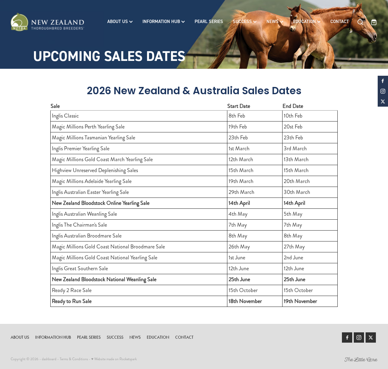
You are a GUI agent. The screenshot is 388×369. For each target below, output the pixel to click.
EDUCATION (305, 21)
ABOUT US (118, 21)
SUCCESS (243, 21)
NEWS (273, 21)
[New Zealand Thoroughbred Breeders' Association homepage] (47, 22)
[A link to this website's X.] (383, 101)
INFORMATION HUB (161, 21)
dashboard (49, 359)
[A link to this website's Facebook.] (383, 81)
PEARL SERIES (209, 21)
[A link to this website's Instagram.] (383, 91)
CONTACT (339, 21)
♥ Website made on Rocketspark (114, 359)
